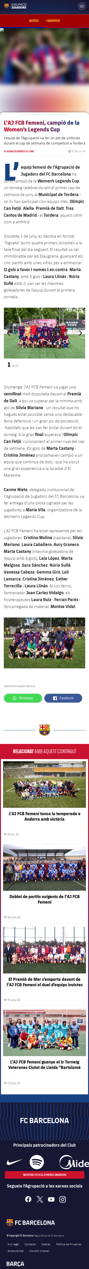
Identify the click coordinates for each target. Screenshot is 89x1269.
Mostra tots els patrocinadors (44, 1175)
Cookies (46, 1244)
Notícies (34, 21)
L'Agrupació (53, 21)
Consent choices (39, 1250)
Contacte (30, 1244)
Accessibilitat (16, 1250)
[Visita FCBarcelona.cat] (7, 5)
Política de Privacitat (68, 1244)
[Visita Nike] (15, 1162)
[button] (10, 333)
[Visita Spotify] (36, 1162)
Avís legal (13, 1244)
